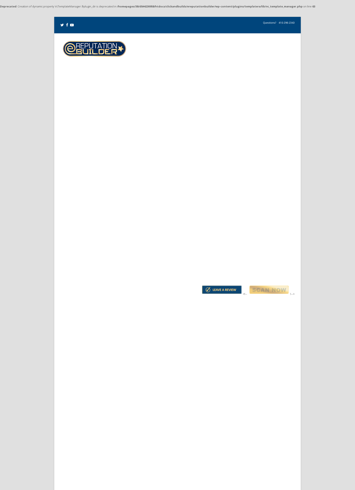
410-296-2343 (286, 22)
